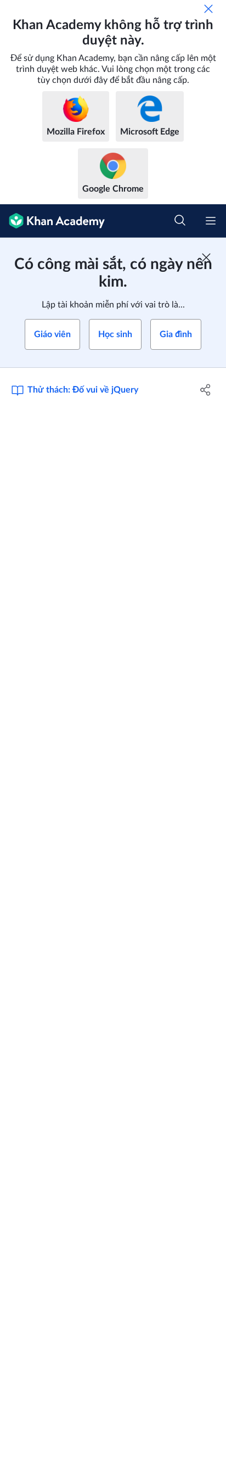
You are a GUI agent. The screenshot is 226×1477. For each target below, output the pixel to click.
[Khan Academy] (52, 221)
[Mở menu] (210, 220)
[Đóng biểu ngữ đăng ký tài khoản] (206, 257)
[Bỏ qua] (208, 9)
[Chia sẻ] (205, 390)
